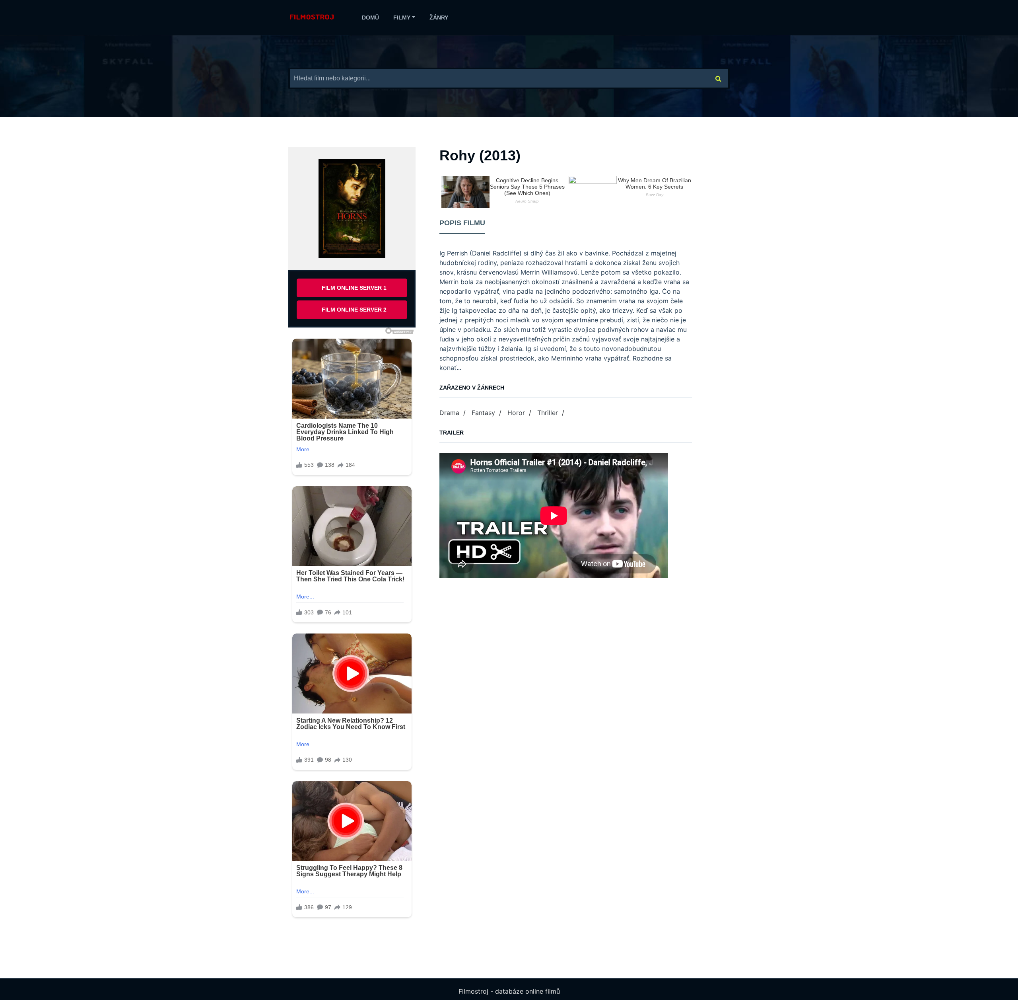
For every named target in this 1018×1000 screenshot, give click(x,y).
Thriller (547, 413)
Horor (516, 413)
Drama (449, 413)
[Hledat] (718, 78)
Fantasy (483, 413)
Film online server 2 (354, 309)
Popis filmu (462, 223)
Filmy (401, 17)
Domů (370, 17)
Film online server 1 (354, 288)
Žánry (438, 17)
